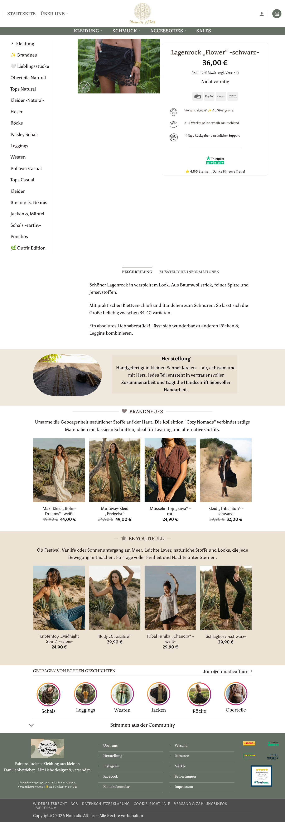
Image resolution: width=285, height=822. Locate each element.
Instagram (111, 766)
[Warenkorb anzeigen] (276, 13)
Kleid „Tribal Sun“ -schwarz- (225, 511)
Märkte (180, 766)
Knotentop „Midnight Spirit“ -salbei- (59, 639)
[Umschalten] (31, 725)
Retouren (182, 756)
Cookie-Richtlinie (152, 804)
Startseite (21, 13)
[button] (84, 86)
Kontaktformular (116, 786)
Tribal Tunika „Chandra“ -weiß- (170, 639)
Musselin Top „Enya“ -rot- (170, 511)
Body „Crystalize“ (114, 636)
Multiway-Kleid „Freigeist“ (114, 511)
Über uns (110, 745)
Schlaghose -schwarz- (226, 636)
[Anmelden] (262, 13)
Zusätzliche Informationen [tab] (189, 271)
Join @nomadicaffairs (225, 671)
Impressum (184, 786)
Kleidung (86, 31)
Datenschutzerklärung (106, 804)
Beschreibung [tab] (137, 271)
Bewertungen (185, 776)
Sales (203, 30)
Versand (181, 745)
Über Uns (52, 13)
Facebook (110, 776)
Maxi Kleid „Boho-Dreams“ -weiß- (59, 511)
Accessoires (166, 31)
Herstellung (112, 756)
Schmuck (124, 31)
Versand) (232, 73)
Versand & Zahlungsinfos (200, 804)
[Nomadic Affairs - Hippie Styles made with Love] (142, 13)
